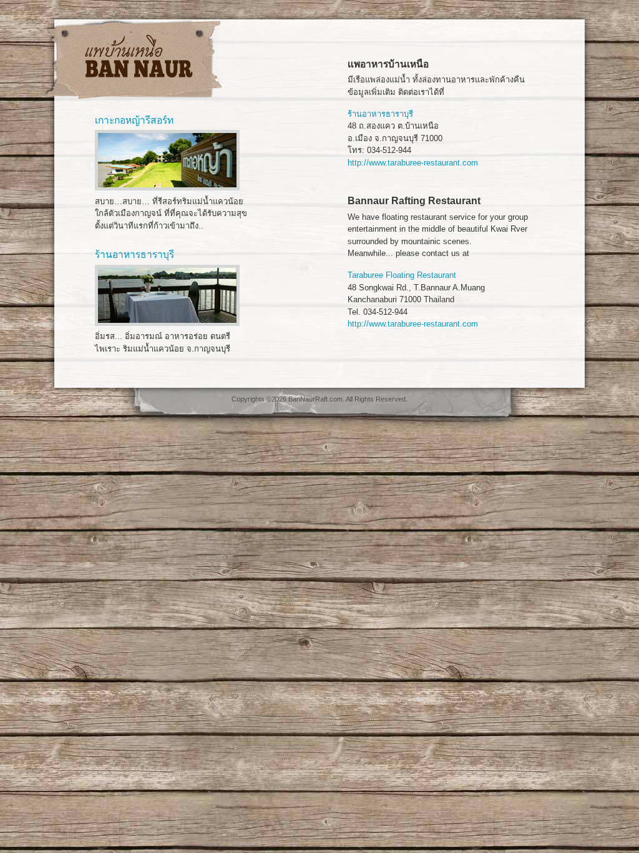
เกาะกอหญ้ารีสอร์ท (134, 120)
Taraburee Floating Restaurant (402, 275)
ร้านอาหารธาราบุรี (380, 114)
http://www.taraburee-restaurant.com (413, 162)
